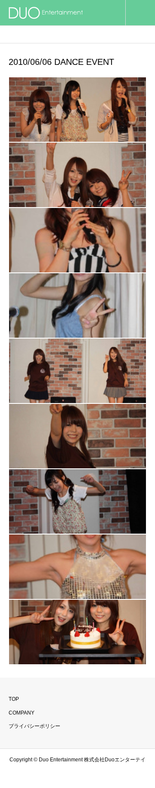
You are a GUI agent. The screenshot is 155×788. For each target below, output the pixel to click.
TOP (14, 699)
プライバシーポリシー (34, 726)
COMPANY (21, 713)
